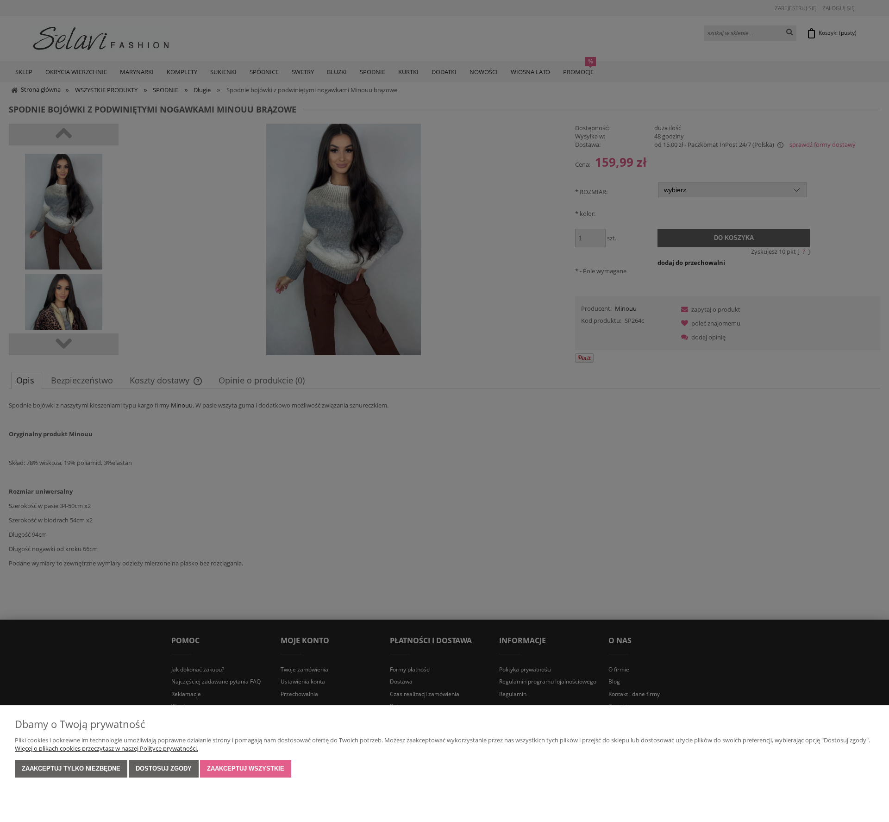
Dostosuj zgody (164, 768)
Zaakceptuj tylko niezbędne (71, 768)
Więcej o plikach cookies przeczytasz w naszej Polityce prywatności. (106, 748)
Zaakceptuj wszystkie (245, 768)
